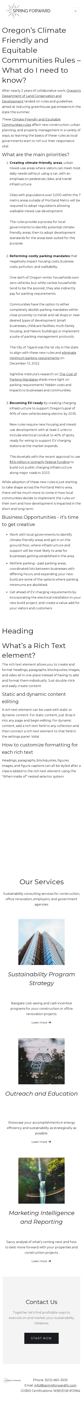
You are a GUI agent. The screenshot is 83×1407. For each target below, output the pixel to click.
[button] (75, 10)
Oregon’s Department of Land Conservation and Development (41, 96)
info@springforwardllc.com (55, 1385)
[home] (27, 10)
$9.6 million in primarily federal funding (40, 462)
